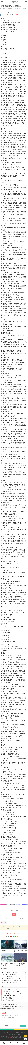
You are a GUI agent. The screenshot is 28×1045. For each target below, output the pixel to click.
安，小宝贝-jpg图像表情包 (8, 1000)
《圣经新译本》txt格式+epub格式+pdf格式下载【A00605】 (12, 992)
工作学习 (11, 1034)
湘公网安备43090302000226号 (19, 1037)
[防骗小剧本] (7, 944)
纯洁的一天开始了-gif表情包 (8, 996)
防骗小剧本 (3, 950)
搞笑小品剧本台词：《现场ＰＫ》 (9, 982)
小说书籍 (10, 8)
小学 (7, 1032)
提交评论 (23, 1026)
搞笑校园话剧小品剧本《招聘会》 (20, 8)
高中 (13, 1032)
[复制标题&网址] (21, 936)
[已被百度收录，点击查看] (1, 14)
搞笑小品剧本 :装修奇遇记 (10, 1004)
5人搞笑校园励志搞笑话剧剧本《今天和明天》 (12, 980)
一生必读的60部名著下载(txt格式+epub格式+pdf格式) (12, 989)
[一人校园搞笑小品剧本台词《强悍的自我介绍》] (20, 957)
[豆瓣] (19, 936)
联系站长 (18, 904)
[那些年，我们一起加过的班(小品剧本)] (7, 957)
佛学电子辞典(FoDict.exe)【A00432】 (11, 994)
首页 (1, 8)
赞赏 (14, 914)
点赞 (9, 933)
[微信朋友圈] (15, 936)
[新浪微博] (11, 936)
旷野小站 (14, 2)
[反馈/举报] (20, 933)
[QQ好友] (13, 936)
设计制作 (18, 1032)
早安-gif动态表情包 (6, 998)
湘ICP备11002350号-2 (6, 1037)
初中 (10, 1032)
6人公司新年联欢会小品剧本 (8, 974)
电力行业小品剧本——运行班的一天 (10, 972)
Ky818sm (4, 12)
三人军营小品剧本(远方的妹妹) (9, 976)
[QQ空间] (17, 936)
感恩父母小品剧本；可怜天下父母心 (10, 978)
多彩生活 (5, 8)
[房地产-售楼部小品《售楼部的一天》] (20, 944)
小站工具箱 (17, 1034)
